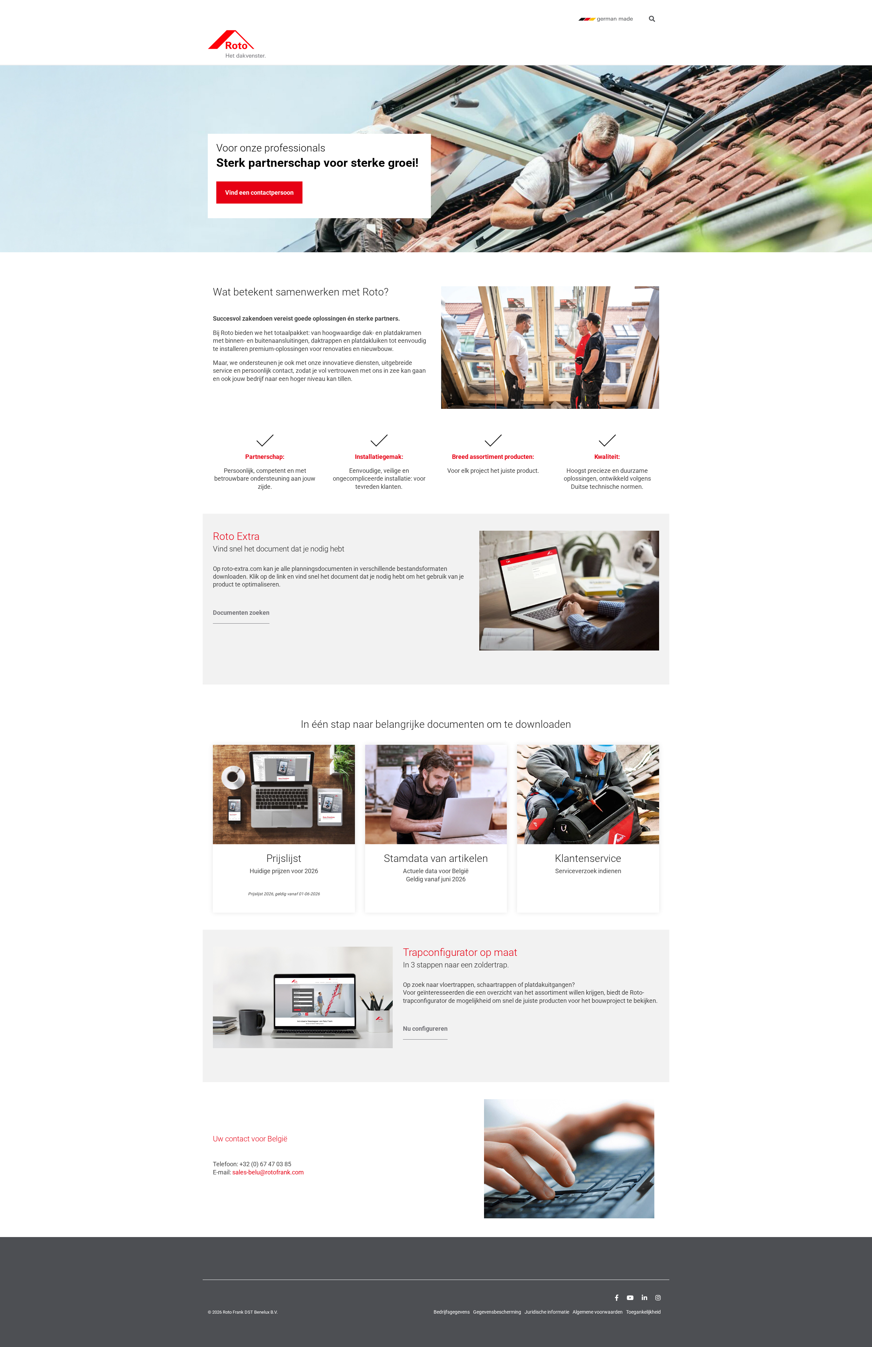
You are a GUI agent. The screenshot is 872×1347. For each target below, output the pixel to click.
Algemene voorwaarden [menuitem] (598, 1312)
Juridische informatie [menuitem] (547, 1312)
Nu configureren (425, 1028)
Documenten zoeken (241, 612)
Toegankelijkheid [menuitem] (643, 1312)
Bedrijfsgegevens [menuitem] (452, 1312)
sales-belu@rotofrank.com (268, 1172)
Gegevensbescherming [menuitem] (497, 1312)
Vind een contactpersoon (259, 192)
